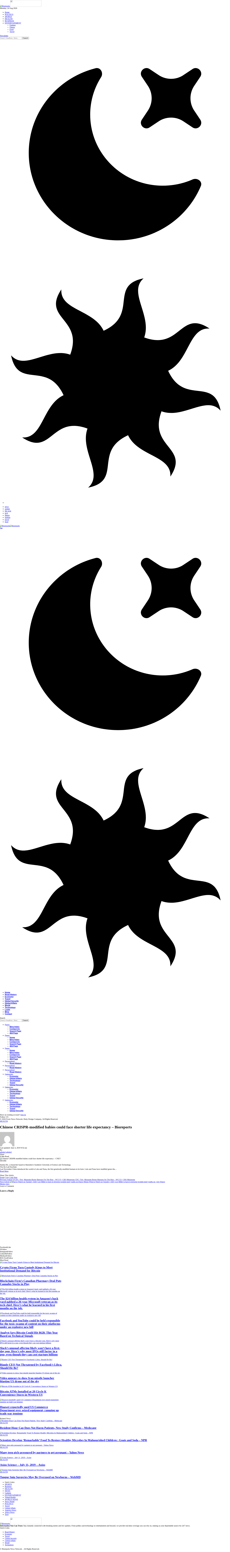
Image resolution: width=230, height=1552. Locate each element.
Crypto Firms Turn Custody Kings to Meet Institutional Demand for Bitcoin (26, 1269)
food (6, 522)
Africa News (9, 1512)
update (7, 509)
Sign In (23, 1115)
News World (9, 1502)
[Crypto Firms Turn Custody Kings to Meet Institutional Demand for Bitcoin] (29, 1262)
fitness (7, 515)
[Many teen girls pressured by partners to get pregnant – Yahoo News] (27, 1445)
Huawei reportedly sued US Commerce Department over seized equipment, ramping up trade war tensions (29, 1410)
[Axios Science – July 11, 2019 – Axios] (15, 1458)
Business (8, 1486)
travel (7, 520)
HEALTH (4, 1121)
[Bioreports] (10, 526)
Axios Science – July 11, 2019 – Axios (22, 1464)
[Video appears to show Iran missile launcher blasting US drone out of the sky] (30, 1373)
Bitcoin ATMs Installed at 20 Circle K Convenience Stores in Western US (23, 1393)
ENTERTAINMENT (13, 1495)
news (7, 507)
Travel (7, 1506)
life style (8, 511)
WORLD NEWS (11, 1499)
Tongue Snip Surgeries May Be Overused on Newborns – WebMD (40, 1477)
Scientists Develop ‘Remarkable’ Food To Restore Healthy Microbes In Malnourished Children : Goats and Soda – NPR (73, 1440)
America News (10, 1510)
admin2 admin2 (6, 1152)
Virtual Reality (10, 1497)
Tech (7, 1514)
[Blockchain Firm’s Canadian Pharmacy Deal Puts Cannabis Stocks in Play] (29, 1276)
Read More (4, 1171)
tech (6, 513)
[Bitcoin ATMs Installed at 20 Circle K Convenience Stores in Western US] (29, 1386)
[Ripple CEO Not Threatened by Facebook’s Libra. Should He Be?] (26, 1360)
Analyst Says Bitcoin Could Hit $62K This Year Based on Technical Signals (29, 1334)
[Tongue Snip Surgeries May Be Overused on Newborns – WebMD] (26, 1470)
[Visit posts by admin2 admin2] (7, 1146)
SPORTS (8, 1484)
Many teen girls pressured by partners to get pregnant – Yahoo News (42, 1452)
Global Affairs (10, 1508)
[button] (1, 528)
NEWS (7, 1491)
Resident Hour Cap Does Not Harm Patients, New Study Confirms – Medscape (48, 1427)
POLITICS (9, 1504)
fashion (7, 517)
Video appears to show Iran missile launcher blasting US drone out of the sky (27, 1379)
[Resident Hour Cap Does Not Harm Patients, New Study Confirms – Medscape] (31, 1421)
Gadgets (8, 1493)
